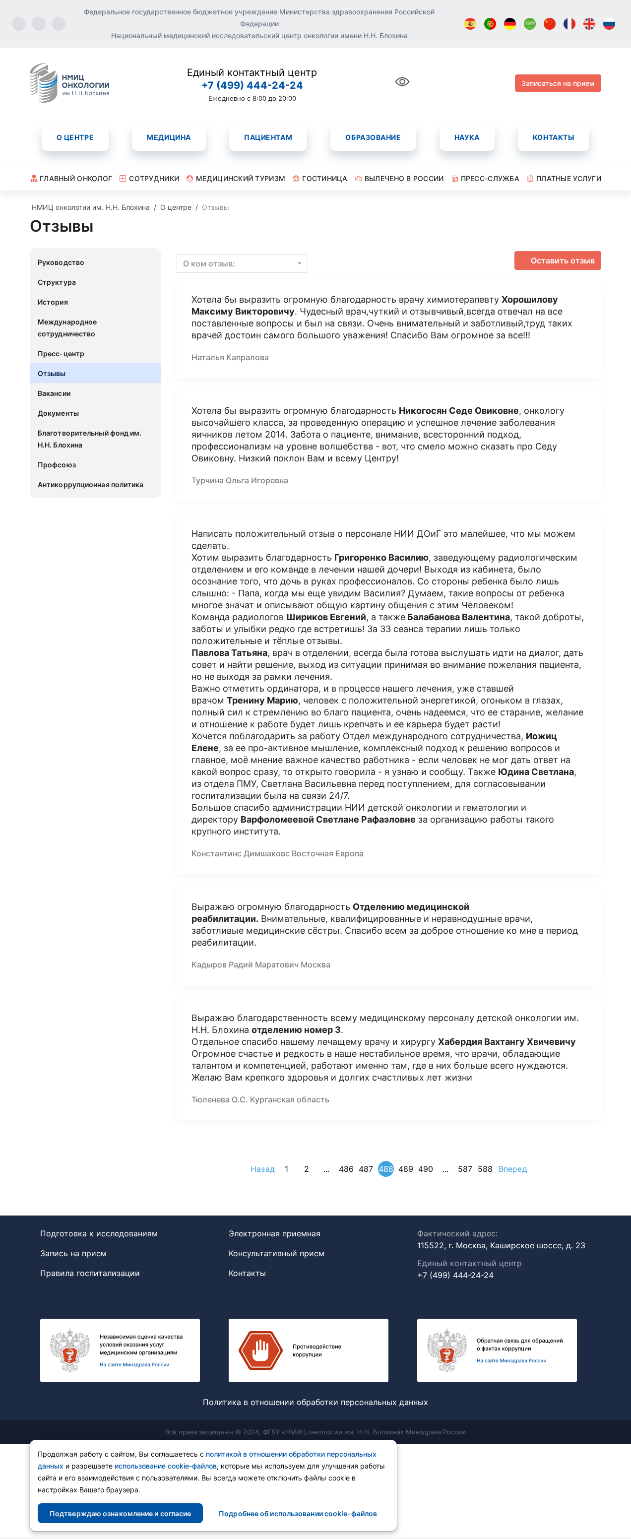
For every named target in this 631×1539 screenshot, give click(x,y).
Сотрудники (154, 178)
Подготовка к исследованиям (99, 1233)
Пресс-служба (490, 178)
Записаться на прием (558, 83)
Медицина (168, 137)
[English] (589, 24)
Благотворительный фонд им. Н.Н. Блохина (90, 439)
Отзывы (52, 373)
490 (425, 1169)
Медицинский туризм (240, 178)
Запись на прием (73, 1253)
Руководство (61, 262)
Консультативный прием (276, 1253)
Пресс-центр (61, 353)
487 (366, 1169)
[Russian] (609, 24)
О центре (75, 137)
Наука (467, 137)
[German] (510, 24)
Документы (58, 413)
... (326, 1169)
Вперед (513, 1169)
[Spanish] (470, 24)
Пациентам (268, 137)
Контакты (553, 137)
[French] (569, 24)
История (53, 302)
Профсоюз (57, 464)
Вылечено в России (404, 178)
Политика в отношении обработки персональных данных (315, 1402)
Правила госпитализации (90, 1273)
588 (485, 1169)
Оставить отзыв (563, 260)
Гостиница (325, 178)
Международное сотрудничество (67, 328)
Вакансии (54, 393)
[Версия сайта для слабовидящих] (402, 87)
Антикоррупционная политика (91, 484)
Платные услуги (568, 178)
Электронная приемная (274, 1233)
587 (465, 1169)
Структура (57, 282)
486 (346, 1169)
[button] (242, 263)
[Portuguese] (490, 24)
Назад (263, 1169)
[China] (550, 24)
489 (405, 1169)
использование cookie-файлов (166, 1466)
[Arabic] (530, 24)
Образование (373, 137)
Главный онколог (76, 178)
